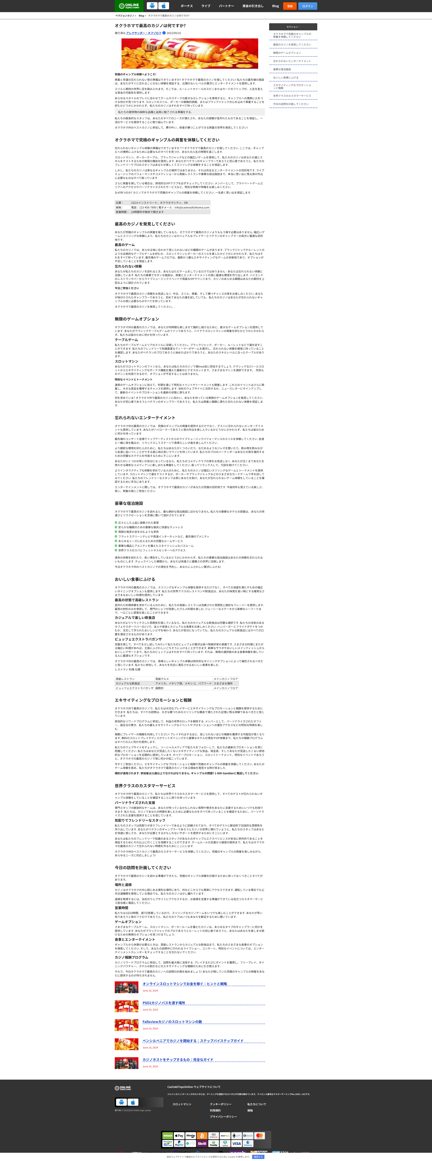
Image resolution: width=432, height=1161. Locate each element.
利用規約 (215, 1110)
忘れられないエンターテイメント (292, 61)
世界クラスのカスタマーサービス (292, 95)
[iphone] (163, 5)
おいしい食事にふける (286, 77)
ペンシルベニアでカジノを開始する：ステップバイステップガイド (193, 1040)
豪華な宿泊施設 (282, 69)
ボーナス (187, 6)
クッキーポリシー (221, 1104)
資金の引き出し (253, 6)
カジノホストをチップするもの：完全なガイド (178, 1059)
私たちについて (256, 1104)
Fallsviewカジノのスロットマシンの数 (172, 1021)
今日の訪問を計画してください (291, 104)
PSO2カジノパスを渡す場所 (164, 1002)
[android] (152, 5)
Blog (275, 6)
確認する (258, 1156)
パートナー (226, 6)
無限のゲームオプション (287, 52)
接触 (250, 1110)
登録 (290, 6)
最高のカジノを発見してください (292, 44)
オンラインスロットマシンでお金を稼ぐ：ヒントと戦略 (185, 983)
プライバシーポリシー (223, 1116)
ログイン (307, 6)
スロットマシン (181, 1104)
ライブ (205, 6)
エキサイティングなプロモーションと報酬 (292, 86)
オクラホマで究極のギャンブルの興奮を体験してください (292, 35)
